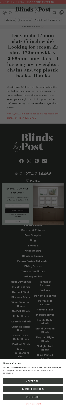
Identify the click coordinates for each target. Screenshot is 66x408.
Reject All (33, 397)
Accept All (33, 381)
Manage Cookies (33, 389)
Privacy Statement (33, 404)
